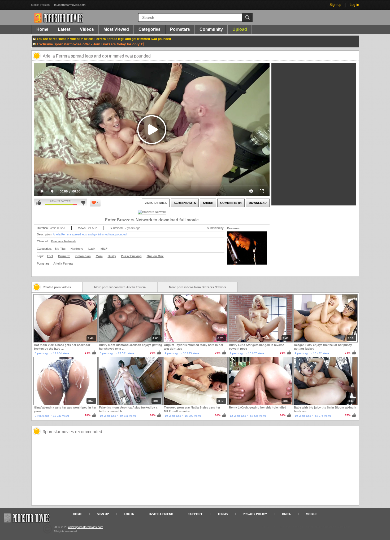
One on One (155, 256)
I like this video (38, 203)
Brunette (64, 256)
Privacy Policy (255, 514)
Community (211, 29)
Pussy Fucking (131, 256)
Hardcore (77, 248)
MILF (104, 248)
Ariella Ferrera (63, 263)
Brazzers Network (63, 241)
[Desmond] (247, 251)
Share (208, 202)
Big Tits (60, 248)
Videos (87, 29)
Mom (99, 256)
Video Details (156, 202)
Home (42, 29)
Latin (92, 248)
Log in (354, 5)
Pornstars (180, 29)
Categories (149, 29)
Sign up (335, 5)
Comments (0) (231, 202)
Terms (223, 514)
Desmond (234, 228)
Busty (112, 256)
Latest (64, 29)
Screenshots (185, 202)
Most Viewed (116, 29)
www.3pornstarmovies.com (85, 527)
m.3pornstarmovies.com (69, 4)
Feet (50, 256)
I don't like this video (83, 203)
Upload (239, 29)
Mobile (311, 514)
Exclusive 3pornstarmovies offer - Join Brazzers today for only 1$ (90, 44)
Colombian (83, 256)
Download (258, 202)
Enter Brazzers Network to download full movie (152, 220)
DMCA (286, 514)
